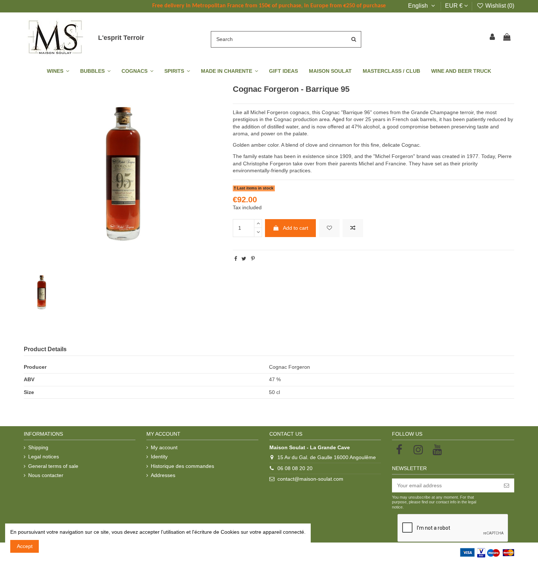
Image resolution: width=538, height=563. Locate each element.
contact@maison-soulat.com (310, 479)
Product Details (45, 349)
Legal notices (43, 456)
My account (164, 447)
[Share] (235, 259)
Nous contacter (45, 475)
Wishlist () (499, 6)
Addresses (163, 475)
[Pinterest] (253, 259)
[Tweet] (244, 259)
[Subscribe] (506, 485)
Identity (159, 456)
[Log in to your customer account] (492, 37)
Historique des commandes (182, 466)
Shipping (38, 447)
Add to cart (295, 228)
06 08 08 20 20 (295, 468)
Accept (25, 546)
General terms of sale (53, 466)
